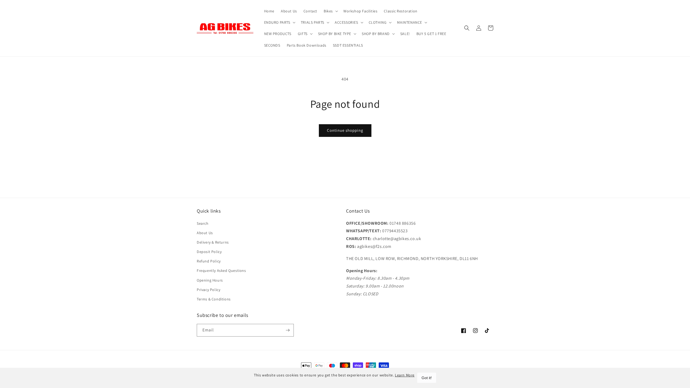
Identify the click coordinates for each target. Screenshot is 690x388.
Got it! (427, 378)
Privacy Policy (208, 289)
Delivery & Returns (213, 242)
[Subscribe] (288, 330)
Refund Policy (209, 261)
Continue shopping (345, 130)
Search (203, 223)
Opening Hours (210, 280)
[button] (330, 11)
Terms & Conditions (214, 299)
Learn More (405, 375)
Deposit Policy (209, 251)
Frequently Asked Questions (221, 270)
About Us (205, 232)
